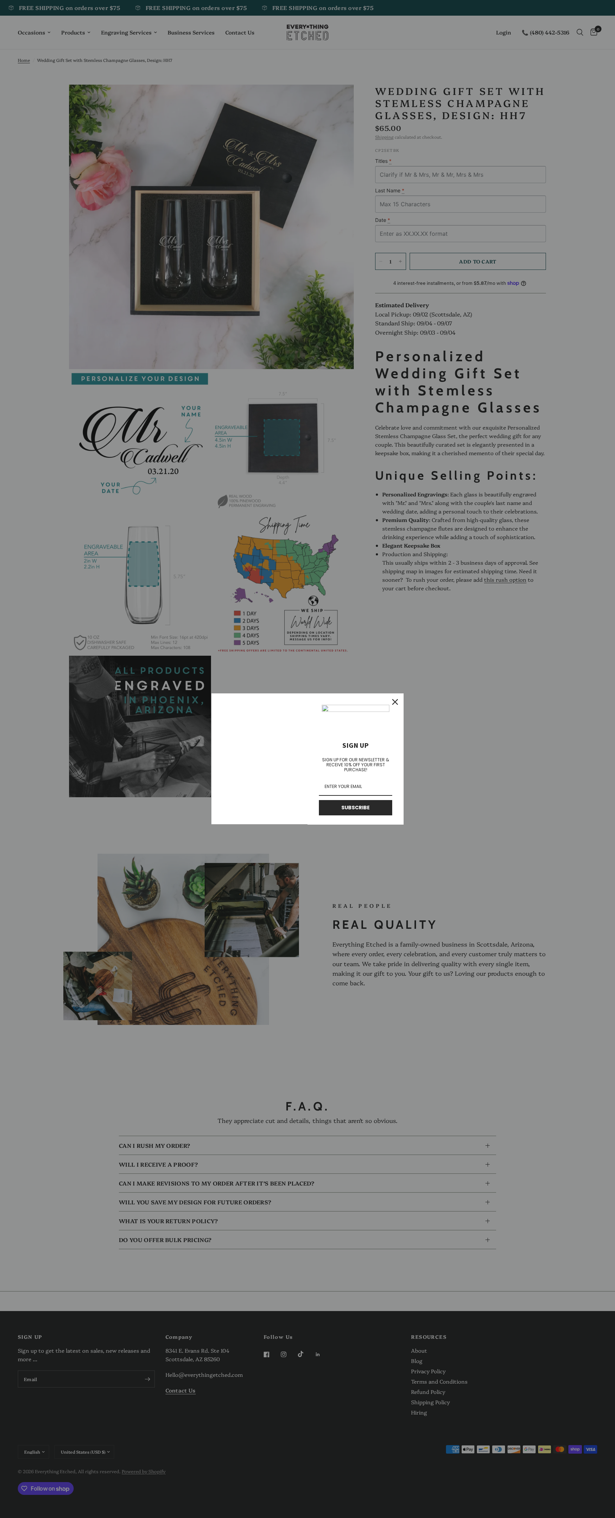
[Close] (395, 701)
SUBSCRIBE (355, 807)
